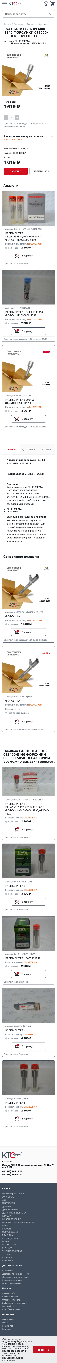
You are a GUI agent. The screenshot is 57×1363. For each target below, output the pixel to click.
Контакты (7, 1329)
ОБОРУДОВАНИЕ (10, 1232)
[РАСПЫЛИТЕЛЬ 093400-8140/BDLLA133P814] (28, 368)
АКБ (4, 1200)
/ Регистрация (14, 1309)
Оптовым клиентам (11, 1300)
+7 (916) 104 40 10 (12, 1174)
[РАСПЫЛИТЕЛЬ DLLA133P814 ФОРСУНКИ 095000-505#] (28, 287)
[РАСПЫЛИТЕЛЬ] (28, 861)
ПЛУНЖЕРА (7, 1235)
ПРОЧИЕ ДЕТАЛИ (10, 1238)
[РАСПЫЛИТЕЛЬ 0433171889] (28, 933)
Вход (4, 1309)
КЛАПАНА (6, 1216)
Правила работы (10, 1293)
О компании (8, 1319)
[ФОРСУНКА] (28, 585)
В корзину (15, 171)
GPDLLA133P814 (15, 139)
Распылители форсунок (37, 24)
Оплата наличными (11, 1283)
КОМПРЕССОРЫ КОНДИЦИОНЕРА (18, 1222)
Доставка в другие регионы (15, 1277)
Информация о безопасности (16, 1303)
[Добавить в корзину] (16, 255)
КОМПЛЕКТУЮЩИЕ (11, 1219)
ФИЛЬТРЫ (7, 1257)
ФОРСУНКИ (7, 1261)
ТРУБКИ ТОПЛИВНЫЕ (12, 1251)
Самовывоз (7, 1271)
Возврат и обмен (10, 1297)
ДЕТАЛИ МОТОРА (10, 1209)
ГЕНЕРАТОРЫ (8, 1203)
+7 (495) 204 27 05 (46, 3)
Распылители (19, 24)
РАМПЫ (5, 1241)
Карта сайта (8, 1306)
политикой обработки (14, 1351)
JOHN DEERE (8, 1197)
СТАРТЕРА (7, 1248)
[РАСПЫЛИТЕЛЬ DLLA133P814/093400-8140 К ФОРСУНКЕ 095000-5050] (28, 208)
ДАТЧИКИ (6, 1206)
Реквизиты (7, 1326)
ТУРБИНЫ (6, 1254)
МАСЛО (6, 1225)
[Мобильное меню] (4, 3)
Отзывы (6, 1322)
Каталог (7, 24)
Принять (43, 1349)
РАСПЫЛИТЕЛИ (9, 1245)
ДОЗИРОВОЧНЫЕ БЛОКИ (14, 1213)
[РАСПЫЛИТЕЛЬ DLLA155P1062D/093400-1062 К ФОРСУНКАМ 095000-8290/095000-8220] (28, 782)
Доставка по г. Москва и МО (15, 1274)
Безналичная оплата (12, 1280)
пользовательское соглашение (12, 1358)
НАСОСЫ (6, 1229)
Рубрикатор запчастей (13, 1193)
